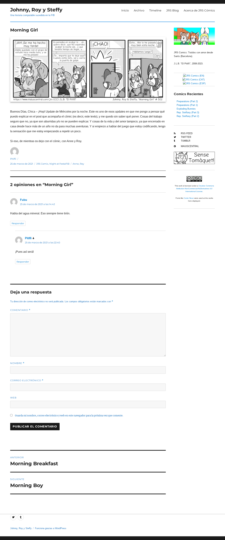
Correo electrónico (26, 380)
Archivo (139, 10)
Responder (18, 223)
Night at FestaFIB (59, 163)
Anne (76, 163)
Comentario (20, 310)
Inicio (125, 10)
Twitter (186, 137)
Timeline (155, 10)
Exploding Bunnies (186, 108)
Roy (82, 163)
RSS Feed (186, 133)
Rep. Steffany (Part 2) (188, 116)
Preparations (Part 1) (187, 105)
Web (13, 397)
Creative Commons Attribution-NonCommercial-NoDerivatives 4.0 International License (195, 188)
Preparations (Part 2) (187, 101)
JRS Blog (172, 10)
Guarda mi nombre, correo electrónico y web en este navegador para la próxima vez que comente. (69, 415)
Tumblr (185, 140)
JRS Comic (42, 163)
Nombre (17, 363)
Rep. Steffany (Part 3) (188, 112)
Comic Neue (189, 198)
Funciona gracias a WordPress (50, 528)
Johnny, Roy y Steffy (36, 10)
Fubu (23, 199)
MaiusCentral (190, 146)
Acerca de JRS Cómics (199, 10)
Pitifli (13, 158)
